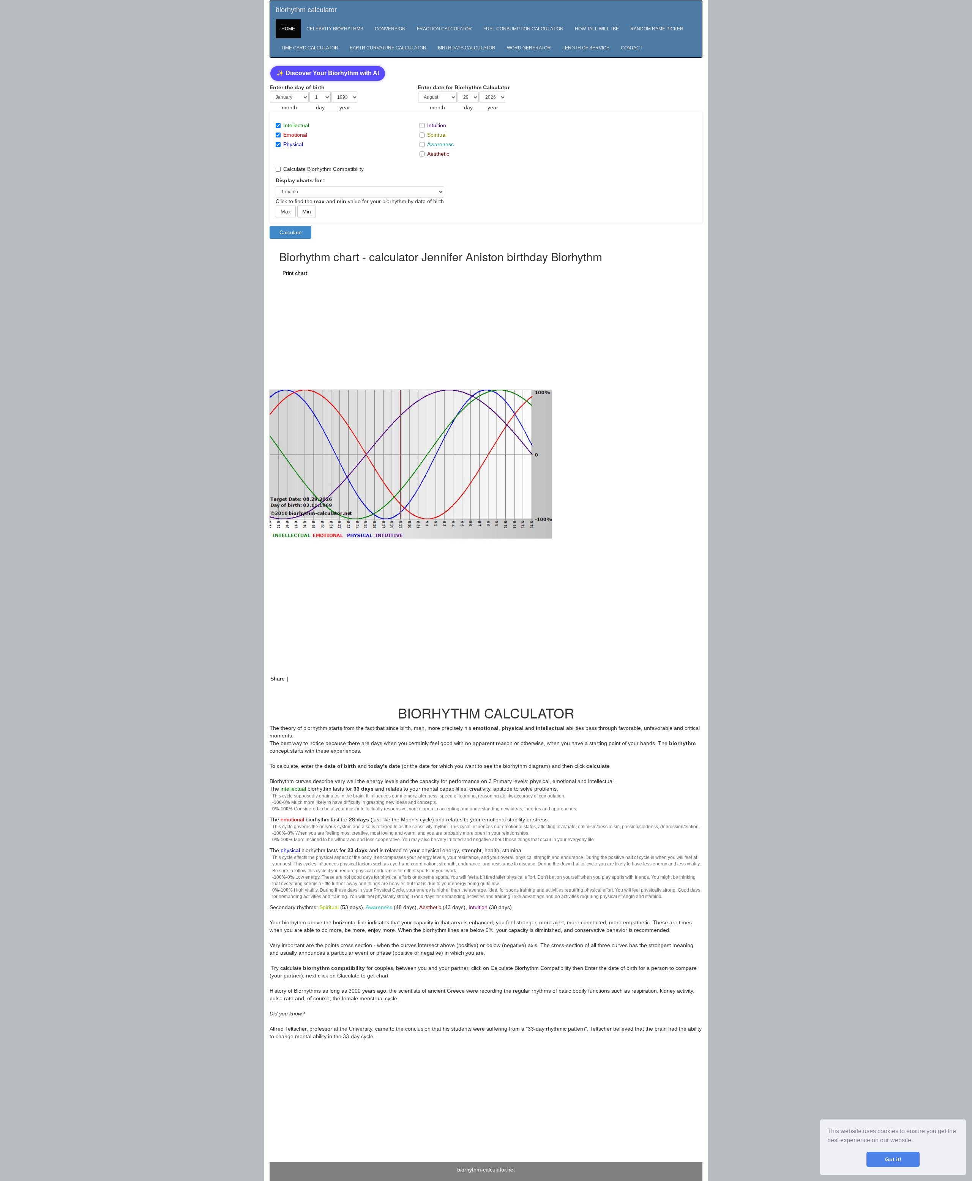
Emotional (295, 135)
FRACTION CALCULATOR (444, 29)
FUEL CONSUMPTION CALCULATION (523, 29)
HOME (288, 29)
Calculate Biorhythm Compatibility (323, 169)
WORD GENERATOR (529, 48)
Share (277, 679)
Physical (293, 144)
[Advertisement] (452, 332)
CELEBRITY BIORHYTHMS (334, 29)
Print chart (294, 273)
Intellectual (296, 125)
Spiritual (437, 135)
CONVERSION (390, 29)
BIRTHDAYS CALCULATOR (466, 48)
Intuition (436, 125)
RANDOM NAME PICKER (656, 29)
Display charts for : (300, 180)
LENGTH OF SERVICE (585, 48)
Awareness (440, 144)
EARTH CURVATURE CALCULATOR (388, 48)
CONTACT (631, 48)
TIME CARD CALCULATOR (309, 48)
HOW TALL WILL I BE (597, 29)
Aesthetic (438, 154)
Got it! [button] (893, 1159)
